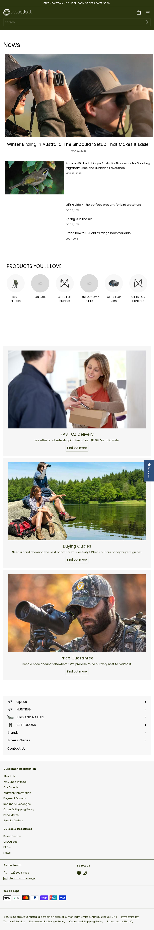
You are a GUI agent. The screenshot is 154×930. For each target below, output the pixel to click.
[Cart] (138, 12)
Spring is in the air (79, 219)
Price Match (11, 815)
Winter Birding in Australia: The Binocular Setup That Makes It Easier (78, 144)
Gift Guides (10, 842)
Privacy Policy (130, 917)
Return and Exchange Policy (47, 921)
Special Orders (13, 820)
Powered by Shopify (120, 921)
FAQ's (7, 847)
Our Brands (10, 787)
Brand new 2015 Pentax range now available (98, 233)
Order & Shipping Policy (18, 809)
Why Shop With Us (14, 782)
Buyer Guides (12, 836)
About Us (9, 776)
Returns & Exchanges (17, 804)
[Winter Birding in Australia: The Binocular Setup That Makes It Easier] (79, 95)
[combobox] (77, 22)
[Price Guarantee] (77, 613)
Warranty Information (17, 793)
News (7, 853)
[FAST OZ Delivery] (77, 389)
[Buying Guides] (77, 501)
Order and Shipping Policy (86, 921)
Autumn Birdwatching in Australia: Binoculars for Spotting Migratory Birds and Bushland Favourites (108, 165)
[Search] (147, 22)
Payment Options (14, 798)
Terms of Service (14, 921)
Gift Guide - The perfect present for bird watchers (103, 204)
